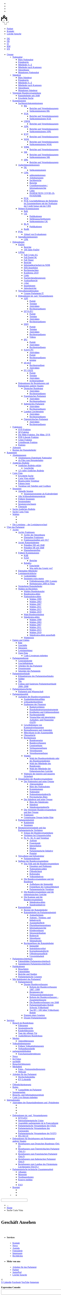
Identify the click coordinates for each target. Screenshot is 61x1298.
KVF (26, 134)
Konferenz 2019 (31, 273)
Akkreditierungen (26, 1041)
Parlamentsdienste (20, 658)
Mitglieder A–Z (25, 65)
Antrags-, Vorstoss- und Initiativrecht (40, 918)
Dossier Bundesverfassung (36, 984)
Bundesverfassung (38, 743)
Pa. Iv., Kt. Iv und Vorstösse (36, 838)
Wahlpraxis (29, 637)
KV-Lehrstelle (24, 1079)
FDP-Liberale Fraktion (28, 437)
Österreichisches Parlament (36, 419)
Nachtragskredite (37, 714)
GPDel (21, 252)
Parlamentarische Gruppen (30, 976)
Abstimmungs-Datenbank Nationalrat (35, 458)
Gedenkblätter (30, 576)
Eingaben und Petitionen (40, 866)
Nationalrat (17, 57)
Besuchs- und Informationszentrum (28, 1095)
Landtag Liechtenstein (34, 411)
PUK (26, 198)
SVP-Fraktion (24, 429)
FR (8, 41)
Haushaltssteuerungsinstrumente (44, 709)
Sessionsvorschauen (27, 504)
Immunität (34, 946)
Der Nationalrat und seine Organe (39, 781)
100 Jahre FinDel (31, 249)
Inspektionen (29, 285)
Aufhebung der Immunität (41, 884)
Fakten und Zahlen (20, 640)
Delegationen (18, 242)
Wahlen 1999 (35, 599)
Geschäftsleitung (25, 663)
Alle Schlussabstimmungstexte (31, 496)
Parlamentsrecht (25, 982)
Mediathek (17, 1066)
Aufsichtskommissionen (29, 165)
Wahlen (15, 514)
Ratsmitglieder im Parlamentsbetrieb (40, 912)
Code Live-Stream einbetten (25, 1097)
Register (16, 1187)
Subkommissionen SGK (40, 118)
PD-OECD (23, 1136)
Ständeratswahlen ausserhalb (42, 635)
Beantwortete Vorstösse (28, 481)
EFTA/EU (28, 311)
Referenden (35, 874)
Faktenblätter (24, 971)
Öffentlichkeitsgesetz (21, 1084)
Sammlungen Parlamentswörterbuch (34, 964)
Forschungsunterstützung (29, 1054)
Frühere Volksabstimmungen (31, 1046)
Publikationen (36, 216)
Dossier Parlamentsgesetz (35, 1018)
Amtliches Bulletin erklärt (29, 465)
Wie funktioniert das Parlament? (26, 979)
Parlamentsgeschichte (22, 689)
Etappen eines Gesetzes (34, 1015)
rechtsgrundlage (37, 380)
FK (25, 167)
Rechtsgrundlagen (38, 309)
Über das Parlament (15, 527)
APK (26, 126)
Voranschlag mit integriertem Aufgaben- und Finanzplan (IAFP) (42, 720)
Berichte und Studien (27, 974)
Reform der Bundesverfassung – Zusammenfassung (44, 998)
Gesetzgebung (36, 745)
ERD (26, 324)
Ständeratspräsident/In (39, 807)
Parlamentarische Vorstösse (42, 889)
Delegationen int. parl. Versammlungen (35, 296)
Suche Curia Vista (20, 511)
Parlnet (10, 28)
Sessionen (16, 488)
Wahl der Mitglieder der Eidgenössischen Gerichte (41, 769)
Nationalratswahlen (32, 596)
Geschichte (29, 468)
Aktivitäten (34, 306)
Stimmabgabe (36, 940)
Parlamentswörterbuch (22, 958)
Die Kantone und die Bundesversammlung (33, 898)
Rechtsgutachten (31, 270)
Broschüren (23, 969)
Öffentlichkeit (36, 871)
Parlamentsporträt (20, 694)
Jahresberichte (30, 288)
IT (8, 44)
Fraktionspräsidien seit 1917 (36, 540)
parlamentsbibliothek (21, 1051)
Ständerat (16, 75)
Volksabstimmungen (21, 1043)
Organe (10, 54)
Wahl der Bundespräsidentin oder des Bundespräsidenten (44, 759)
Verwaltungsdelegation (28, 291)
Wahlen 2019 (35, 612)
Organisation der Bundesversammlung (35, 779)
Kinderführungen (26, 1030)
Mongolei (22, 1174)
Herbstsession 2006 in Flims (42, 583)
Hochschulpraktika (26, 1077)
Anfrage (33, 840)
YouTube (25, 1282)
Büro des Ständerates (39, 802)
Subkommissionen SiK (40, 157)
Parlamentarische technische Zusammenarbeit (32, 1169)
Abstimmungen (19, 455)
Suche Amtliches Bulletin (23, 509)
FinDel (21, 244)
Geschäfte (22, 645)
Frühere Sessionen (26, 499)
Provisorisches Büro (39, 797)
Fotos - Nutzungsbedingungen (31, 1069)
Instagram (34, 1282)
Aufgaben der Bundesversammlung (34, 696)
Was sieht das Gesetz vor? (41, 568)
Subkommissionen (38, 170)
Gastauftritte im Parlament (29, 1089)
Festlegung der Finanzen (35, 704)
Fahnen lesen (24, 483)
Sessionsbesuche (25, 1028)
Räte (20, 643)
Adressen (16, 447)
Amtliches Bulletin (20, 463)
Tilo (20, 681)
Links (32, 190)
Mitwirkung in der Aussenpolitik (38, 732)
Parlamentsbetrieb (26, 820)
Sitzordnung (23, 70)
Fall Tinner (29, 260)
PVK (20, 231)
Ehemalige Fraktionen (34, 537)
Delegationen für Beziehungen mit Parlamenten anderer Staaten (33, 384)
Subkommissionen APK (40, 131)
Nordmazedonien (26, 1177)
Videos (33, 337)
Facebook (16, 1282)
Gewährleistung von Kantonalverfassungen (34, 726)
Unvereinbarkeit (37, 956)
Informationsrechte (38, 928)
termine (33, 360)
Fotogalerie (17, 1250)
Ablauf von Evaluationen (35, 234)
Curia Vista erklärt (26, 478)
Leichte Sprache (14, 34)
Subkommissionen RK (40, 111)
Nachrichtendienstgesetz (35, 278)
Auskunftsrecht (30, 280)
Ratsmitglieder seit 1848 (29, 95)
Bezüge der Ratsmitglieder (24, 450)
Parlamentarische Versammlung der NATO (37, 1133)
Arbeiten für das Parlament (30, 666)
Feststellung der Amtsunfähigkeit (44, 887)
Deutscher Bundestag (33, 388)
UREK (27, 121)
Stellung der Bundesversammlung (33, 861)
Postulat (33, 853)
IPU (26, 339)
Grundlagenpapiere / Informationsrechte (39, 186)
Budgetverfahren (37, 707)
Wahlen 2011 (35, 607)
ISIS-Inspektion (31, 267)
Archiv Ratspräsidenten (28, 542)
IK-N (26, 224)
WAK (26, 139)
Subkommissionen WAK (41, 144)
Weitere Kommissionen (28, 208)
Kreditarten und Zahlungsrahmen (44, 712)
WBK (26, 147)
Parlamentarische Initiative (41, 851)
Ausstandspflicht (37, 923)
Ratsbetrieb (12, 452)
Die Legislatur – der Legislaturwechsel (29, 524)
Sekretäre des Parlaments (29, 671)
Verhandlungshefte (26, 1048)
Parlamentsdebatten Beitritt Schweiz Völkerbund (41, 1006)
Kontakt (10, 31)
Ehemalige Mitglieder (27, 571)
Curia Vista (17, 473)
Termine (33, 303)
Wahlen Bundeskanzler (34, 591)
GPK (26, 172)
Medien (15, 1038)
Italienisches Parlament (34, 404)
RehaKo (27, 563)
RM (8, 46)
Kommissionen (19, 100)
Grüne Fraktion (25, 440)
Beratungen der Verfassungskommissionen (41, 993)
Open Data (23, 653)
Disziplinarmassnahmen (40, 925)
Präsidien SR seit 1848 (34, 547)
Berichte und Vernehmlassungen (44, 108)
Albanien (22, 1172)
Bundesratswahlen (32, 594)
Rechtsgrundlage (37, 365)
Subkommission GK (39, 221)
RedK (26, 229)
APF (26, 298)
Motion (33, 848)
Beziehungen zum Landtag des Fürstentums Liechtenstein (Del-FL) (37, 1165)
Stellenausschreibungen (40, 219)
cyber (26, 283)
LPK (26, 239)
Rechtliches (17, 1256)
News (15, 1056)
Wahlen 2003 (35, 601)
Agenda (16, 1248)
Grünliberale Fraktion (27, 442)
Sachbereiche (35, 180)
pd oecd (27, 362)
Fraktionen (17, 427)
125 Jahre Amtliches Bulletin (31, 470)
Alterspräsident (36, 784)
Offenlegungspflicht (38, 953)
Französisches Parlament (35, 396)
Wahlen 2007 (35, 604)
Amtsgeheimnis (36, 915)
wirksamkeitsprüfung (33, 702)
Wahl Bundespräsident (34, 614)
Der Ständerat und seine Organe (38, 799)
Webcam (22, 1072)
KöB (26, 555)
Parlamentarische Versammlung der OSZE (37, 1125)
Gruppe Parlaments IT (34, 293)
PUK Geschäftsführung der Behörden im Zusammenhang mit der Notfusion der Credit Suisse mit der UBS (41, 203)
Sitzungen (22, 648)
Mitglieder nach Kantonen (30, 67)
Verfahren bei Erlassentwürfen (37, 835)
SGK (26, 113)
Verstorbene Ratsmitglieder (30, 586)
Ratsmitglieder (24, 907)
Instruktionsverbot (38, 948)
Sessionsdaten (24, 501)
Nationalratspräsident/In (40, 794)
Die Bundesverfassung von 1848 (44, 1002)
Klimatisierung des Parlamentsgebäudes (36, 676)
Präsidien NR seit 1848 (34, 545)
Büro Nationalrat (25, 59)
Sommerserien (18, 1092)
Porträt (32, 301)
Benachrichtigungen (21, 1064)
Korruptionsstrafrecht (39, 951)
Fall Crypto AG (31, 255)
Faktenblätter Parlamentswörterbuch (34, 961)
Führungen (23, 1025)
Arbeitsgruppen (36, 178)
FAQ (20, 1185)
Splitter (21, 678)
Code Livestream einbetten (36, 655)
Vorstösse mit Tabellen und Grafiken (34, 486)
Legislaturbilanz (25, 650)
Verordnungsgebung (39, 753)
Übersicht (22, 506)
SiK (25, 152)
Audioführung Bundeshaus (30, 1036)
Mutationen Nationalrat (28, 72)
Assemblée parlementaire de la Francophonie (38, 1123)
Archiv (15, 529)
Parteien (21, 445)
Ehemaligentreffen (32, 550)
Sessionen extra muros (34, 578)
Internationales (13, 1100)
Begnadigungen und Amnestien (38, 730)
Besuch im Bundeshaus (22, 1023)
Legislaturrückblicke (27, 573)
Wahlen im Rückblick (28, 589)
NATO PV (29, 350)
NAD (26, 558)
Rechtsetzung (30, 738)
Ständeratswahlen (32, 617)
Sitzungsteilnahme (38, 933)
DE (8, 38)
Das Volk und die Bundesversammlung (41, 863)
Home (9, 1208)
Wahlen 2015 (35, 609)
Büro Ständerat (25, 77)
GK (25, 214)
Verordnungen (36, 750)
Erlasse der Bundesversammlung (38, 833)
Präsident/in (23, 62)
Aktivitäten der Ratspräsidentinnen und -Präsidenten (35, 1102)
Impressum (17, 1253)
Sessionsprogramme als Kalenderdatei (41, 494)
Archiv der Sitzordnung (34, 535)
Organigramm (24, 668)
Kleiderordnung (37, 930)
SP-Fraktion (23, 432)
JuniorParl (17, 1272)
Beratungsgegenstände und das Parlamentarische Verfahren (32, 828)
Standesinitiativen (37, 905)
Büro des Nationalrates (40, 786)
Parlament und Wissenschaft (30, 691)
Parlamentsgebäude (21, 673)
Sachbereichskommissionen (30, 103)
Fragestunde (35, 843)
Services (10, 1020)
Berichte (33, 183)
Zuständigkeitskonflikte (34, 699)
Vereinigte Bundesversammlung (26, 93)
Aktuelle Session (25, 491)
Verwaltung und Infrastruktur (31, 856)
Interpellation (35, 845)
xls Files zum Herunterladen (30, 460)
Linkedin (7, 1282)
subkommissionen (38, 175)
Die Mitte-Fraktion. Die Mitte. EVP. (34, 434)
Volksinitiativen (36, 876)
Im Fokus (16, 1059)
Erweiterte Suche (25, 98)
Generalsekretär (25, 660)
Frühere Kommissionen (28, 553)
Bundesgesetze (36, 740)
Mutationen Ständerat (27, 90)
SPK (26, 160)
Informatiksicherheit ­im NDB (37, 265)
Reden (15, 1087)
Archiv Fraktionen (26, 532)
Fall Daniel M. (30, 257)
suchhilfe (16, 1061)
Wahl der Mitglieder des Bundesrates (40, 764)
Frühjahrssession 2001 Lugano (43, 581)
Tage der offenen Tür (27, 1033)
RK (25, 106)
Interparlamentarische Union (31, 1120)
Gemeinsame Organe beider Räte (38, 817)
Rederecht (34, 935)
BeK (26, 211)
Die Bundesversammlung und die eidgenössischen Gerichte (39, 893)
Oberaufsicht (29, 735)
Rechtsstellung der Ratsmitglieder (39, 943)
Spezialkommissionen (28, 237)
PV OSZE (28, 370)
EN (8, 49)
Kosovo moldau (25, 1179)
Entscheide (34, 565)
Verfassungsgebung (38, 748)
